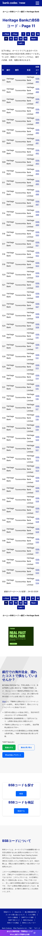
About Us (18, 912)
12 (11, 38)
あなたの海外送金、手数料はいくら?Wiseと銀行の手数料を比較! (20, 932)
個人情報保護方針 (30, 912)
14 (21, 38)
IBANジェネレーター (29, 923)
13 (16, 38)
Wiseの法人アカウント (13, 755)
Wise (4, 701)
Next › (34, 38)
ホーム (5, 11)
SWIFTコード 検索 (27, 917)
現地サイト (7, 912)
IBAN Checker (28, 920)
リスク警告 (32, 915)
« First (6, 34)
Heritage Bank (33, 11)
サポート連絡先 (13, 917)
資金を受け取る (26, 747)
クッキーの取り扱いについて (15, 915)
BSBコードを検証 (13, 923)
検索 (21, 794)
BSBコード (14, 11)
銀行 (23, 11)
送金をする (9, 747)
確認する (21, 811)
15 (25, 38)
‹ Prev (14, 34)
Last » (21, 43)
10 (38, 34)
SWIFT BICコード (14, 920)
